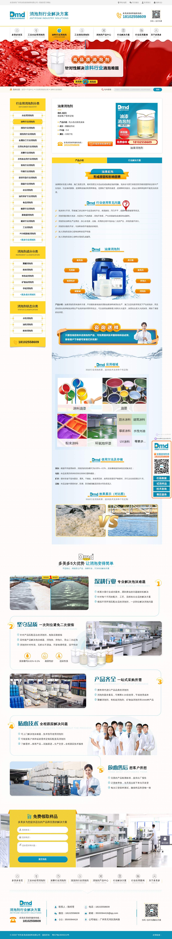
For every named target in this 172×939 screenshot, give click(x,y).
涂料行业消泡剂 (56, 89)
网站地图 (123, 2)
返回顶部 (164, 843)
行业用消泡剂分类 (42, 89)
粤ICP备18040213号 (60, 935)
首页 (23, 89)
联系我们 (147, 2)
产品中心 (30, 89)
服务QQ (159, 2)
